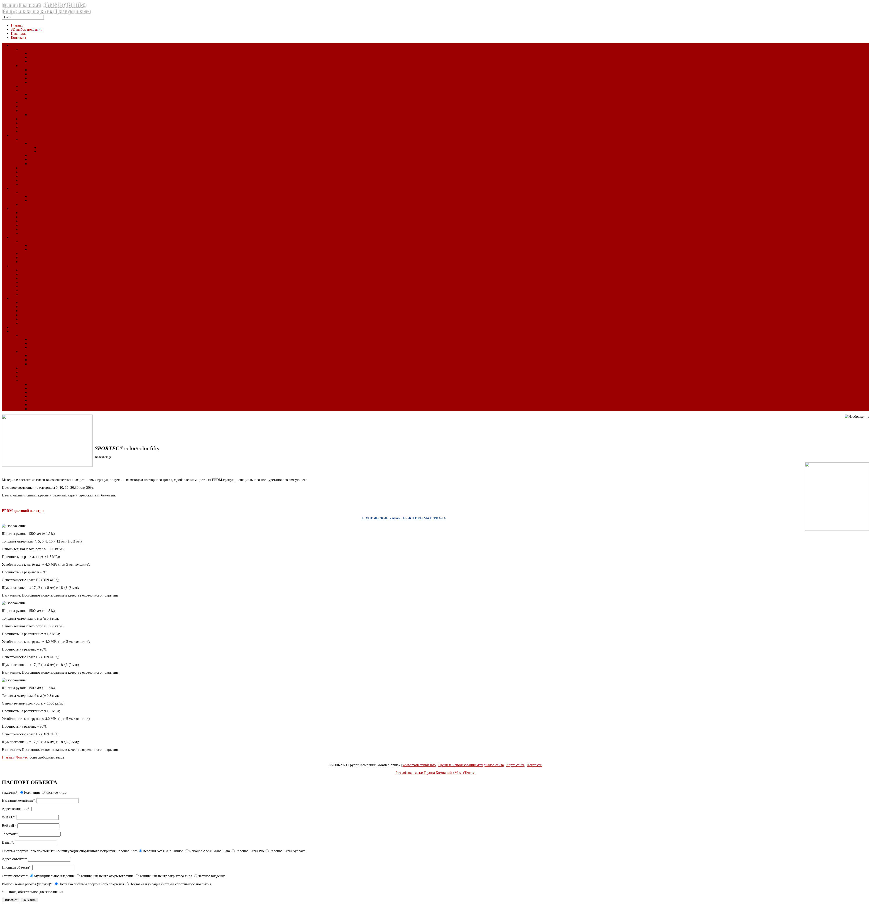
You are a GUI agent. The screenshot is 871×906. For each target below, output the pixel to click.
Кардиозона (29, 274)
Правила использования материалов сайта (471, 765)
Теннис (25, 102)
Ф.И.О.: (9, 817)
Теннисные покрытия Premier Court (47, 86)
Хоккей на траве (32, 176)
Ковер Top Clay (32, 192)
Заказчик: (10, 792)
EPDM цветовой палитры (23, 511)
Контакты (18, 37)
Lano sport (36, 155)
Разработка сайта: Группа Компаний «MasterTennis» (436, 773)
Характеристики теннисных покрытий (50, 106)
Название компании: (19, 800)
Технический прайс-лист (48, 160)
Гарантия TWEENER (45, 364)
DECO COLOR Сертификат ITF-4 (55, 53)
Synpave (35, 82)
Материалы (29, 286)
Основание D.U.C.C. (45, 347)
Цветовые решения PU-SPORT (53, 249)
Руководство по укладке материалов (57, 115)
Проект (25, 376)
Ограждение (29, 368)
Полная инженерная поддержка (53, 401)
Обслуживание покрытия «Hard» (45, 119)
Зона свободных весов (37, 278)
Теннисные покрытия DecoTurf (44, 49)
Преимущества (31, 311)
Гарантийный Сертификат (40, 315)
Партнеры (19, 33)
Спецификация (32, 307)
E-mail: (8, 842)
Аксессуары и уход (34, 233)
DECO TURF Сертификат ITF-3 (54, 57)
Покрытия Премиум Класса (41, 90)
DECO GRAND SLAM (47, 94)
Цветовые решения (35, 127)
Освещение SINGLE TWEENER (54, 356)
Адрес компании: (16, 809)
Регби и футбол (32, 168)
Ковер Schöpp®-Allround (39, 213)
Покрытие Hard (23, 45)
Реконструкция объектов (30, 327)
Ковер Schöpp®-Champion (40, 221)
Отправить (11, 900)
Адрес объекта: (14, 859)
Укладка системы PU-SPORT (51, 245)
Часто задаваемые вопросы (41, 319)
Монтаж (35, 196)
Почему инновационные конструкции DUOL (64, 388)
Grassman (36, 143)
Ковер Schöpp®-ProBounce (40, 217)
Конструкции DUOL (36, 380)
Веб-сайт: (9, 825)
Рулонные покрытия (35, 253)
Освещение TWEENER (38, 352)
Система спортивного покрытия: (28, 851)
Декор (24, 180)
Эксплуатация (40, 200)
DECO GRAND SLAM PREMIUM (56, 98)
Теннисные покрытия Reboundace (46, 66)
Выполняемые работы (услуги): (27, 884)
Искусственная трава (27, 135)
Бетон (33, 339)
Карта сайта (515, 765)
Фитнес (17, 266)
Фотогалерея (30, 184)
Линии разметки (33, 262)
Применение (39, 384)
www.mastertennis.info (419, 765)
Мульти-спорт (31, 258)
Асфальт (35, 343)
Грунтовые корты (24, 188)
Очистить (29, 900)
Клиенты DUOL (41, 405)
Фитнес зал (28, 270)
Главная (17, 25)
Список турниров (33, 131)
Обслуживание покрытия (49, 164)
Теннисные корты (34, 139)
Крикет (25, 172)
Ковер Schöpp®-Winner (37, 225)
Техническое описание (37, 302)
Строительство (22, 331)
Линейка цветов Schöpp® (40, 229)
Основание (28, 335)
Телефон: (10, 834)
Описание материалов (37, 111)
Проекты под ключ (43, 396)
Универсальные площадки (31, 237)
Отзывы (26, 323)
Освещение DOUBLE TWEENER (55, 360)
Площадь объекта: (17, 867)
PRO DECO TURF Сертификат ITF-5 (58, 62)
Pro (31, 78)
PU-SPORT (28, 241)
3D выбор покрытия (26, 29)
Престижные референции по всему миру (60, 392)
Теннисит (27, 204)
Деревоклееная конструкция (42, 372)
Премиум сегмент (52, 147)
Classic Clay (20, 298)
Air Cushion (38, 70)
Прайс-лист (29, 290)
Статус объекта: (15, 876)
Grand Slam (37, 74)
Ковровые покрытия (26, 209)
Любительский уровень (56, 151)
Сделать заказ (39, 409)
